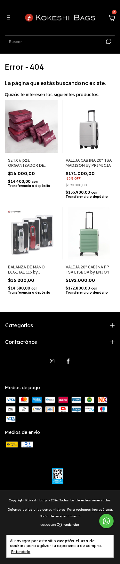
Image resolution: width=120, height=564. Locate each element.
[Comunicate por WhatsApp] (106, 521)
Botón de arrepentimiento (60, 516)
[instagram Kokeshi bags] (52, 361)
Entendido (20, 551)
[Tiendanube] (60, 525)
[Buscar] (108, 41)
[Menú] (10, 18)
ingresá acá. (102, 509)
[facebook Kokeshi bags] (68, 361)
